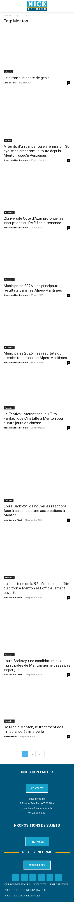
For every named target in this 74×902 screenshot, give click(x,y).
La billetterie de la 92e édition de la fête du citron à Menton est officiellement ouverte (36, 588)
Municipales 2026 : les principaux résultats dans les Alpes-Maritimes (33, 288)
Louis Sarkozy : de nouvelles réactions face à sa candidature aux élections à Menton (35, 510)
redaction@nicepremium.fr (37, 808)
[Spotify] (50, 877)
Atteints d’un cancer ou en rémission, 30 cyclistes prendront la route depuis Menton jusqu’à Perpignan (37, 151)
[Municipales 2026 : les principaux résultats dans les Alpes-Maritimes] (37, 259)
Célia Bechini (10, 82)
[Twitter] (24, 877)
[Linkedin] (41, 877)
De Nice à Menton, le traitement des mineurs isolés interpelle (33, 729)
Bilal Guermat (10, 736)
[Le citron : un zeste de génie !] (37, 50)
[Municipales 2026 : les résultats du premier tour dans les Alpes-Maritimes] (37, 326)
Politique (8, 500)
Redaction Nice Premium (16, 160)
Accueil (7, 15)
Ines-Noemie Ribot (13, 520)
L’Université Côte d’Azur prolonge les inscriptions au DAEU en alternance (34, 220)
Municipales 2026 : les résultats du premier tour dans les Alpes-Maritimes (35, 355)
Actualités (9, 212)
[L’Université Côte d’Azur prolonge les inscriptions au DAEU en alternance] (37, 191)
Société (8, 140)
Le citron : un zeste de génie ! (27, 78)
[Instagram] (32, 877)
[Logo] (37, 6)
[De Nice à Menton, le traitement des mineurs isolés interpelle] (37, 703)
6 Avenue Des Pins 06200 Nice (37, 803)
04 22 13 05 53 (37, 812)
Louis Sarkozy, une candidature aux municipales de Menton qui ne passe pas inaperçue (37, 665)
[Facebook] (15, 877)
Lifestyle (8, 72)
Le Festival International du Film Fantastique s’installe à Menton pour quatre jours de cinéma (34, 418)
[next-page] (47, 754)
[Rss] (58, 877)
